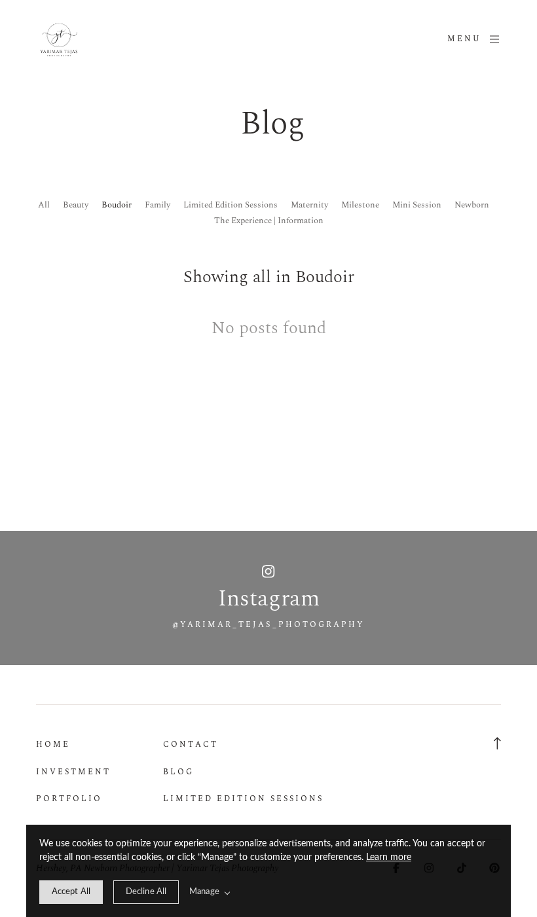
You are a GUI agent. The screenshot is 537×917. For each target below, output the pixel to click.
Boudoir (117, 204)
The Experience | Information (269, 220)
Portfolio (69, 799)
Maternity (309, 204)
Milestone (360, 204)
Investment (73, 772)
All (44, 204)
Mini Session (416, 204)
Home (53, 744)
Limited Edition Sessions (230, 204)
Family (157, 204)
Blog (178, 772)
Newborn (471, 204)
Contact (190, 744)
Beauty (75, 204)
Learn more (388, 857)
